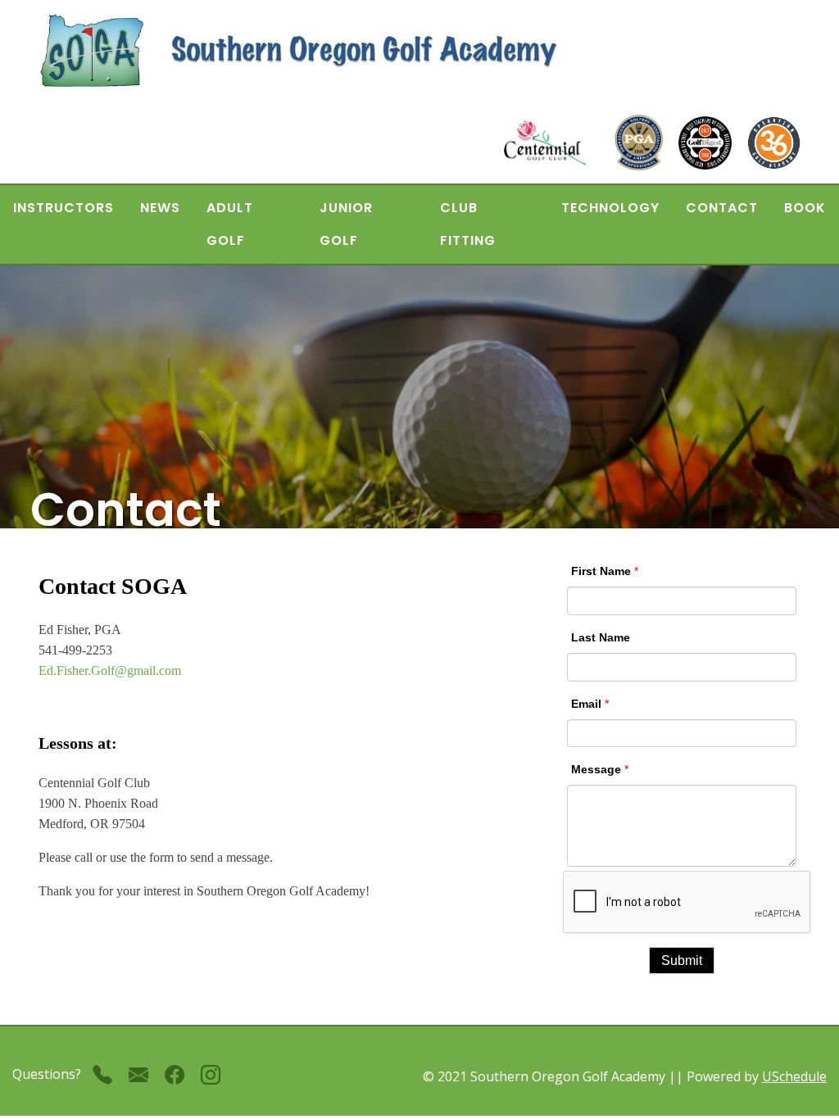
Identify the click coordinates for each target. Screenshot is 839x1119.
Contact (722, 207)
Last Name (600, 637)
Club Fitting (468, 224)
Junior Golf (346, 224)
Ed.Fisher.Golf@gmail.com (110, 670)
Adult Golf (229, 224)
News (160, 207)
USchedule (794, 1076)
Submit (681, 960)
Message (596, 769)
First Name (601, 571)
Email (586, 703)
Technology (610, 207)
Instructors (63, 207)
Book (805, 207)
